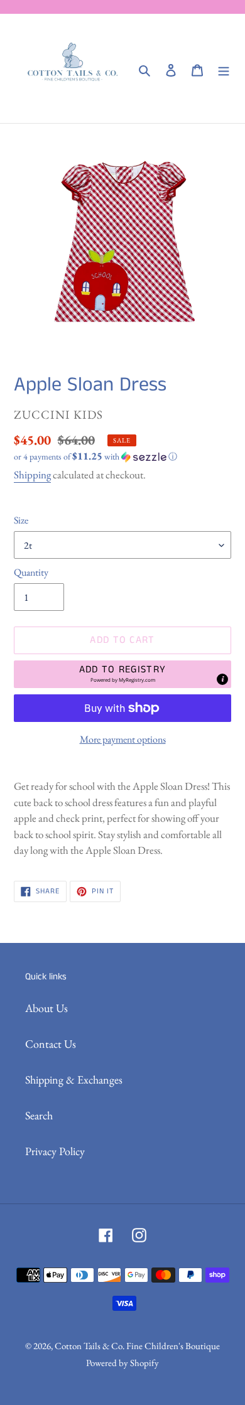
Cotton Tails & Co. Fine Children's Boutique (137, 1346)
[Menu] (223, 68)
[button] (95, 456)
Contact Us (50, 1043)
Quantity (31, 572)
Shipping (32, 475)
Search (39, 1115)
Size (21, 520)
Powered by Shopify (122, 1363)
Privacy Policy (55, 1151)
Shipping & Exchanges (73, 1079)
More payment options (123, 739)
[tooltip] (222, 679)
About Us (46, 1008)
